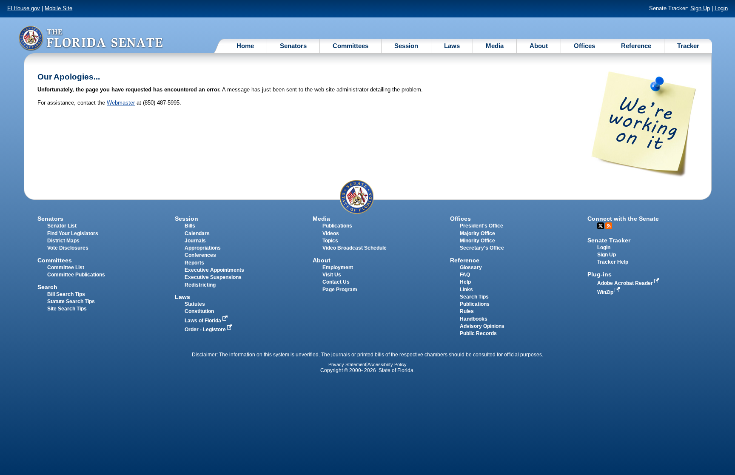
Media (495, 45)
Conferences (200, 255)
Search (47, 287)
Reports (194, 262)
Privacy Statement (347, 364)
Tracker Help (612, 262)
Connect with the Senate (623, 218)
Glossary (471, 267)
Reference (636, 45)
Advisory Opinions (482, 326)
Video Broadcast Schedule (354, 247)
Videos (330, 233)
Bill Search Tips (66, 294)
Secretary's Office (482, 247)
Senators (293, 45)
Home (245, 45)
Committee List (65, 267)
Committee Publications (76, 274)
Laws (452, 45)
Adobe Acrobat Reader (625, 283)
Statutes (195, 304)
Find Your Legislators (72, 233)
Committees (350, 45)
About (539, 45)
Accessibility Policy (387, 364)
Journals (195, 240)
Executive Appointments (214, 270)
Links (466, 289)
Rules (467, 311)
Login (721, 8)
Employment (337, 267)
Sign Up (700, 8)
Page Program (339, 289)
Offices (584, 45)
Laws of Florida (203, 320)
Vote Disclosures (67, 247)
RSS (608, 225)
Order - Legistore (206, 329)
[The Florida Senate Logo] (90, 38)
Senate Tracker (608, 240)
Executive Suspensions (213, 277)
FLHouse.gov (23, 8)
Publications (337, 225)
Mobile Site (58, 8)
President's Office (481, 225)
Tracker (688, 45)
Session (406, 45)
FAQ (465, 274)
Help (465, 281)
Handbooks (473, 318)
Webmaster (121, 103)
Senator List (62, 225)
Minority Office (477, 240)
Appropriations (203, 247)
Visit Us (331, 274)
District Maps (63, 240)
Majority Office (477, 233)
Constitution (199, 311)
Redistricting (200, 284)
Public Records (478, 333)
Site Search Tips (67, 308)
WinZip (606, 292)
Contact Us (336, 281)
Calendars (197, 233)
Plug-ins (599, 274)
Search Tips (474, 296)
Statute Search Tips (71, 301)
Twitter (600, 225)
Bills (190, 225)
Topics (330, 240)
